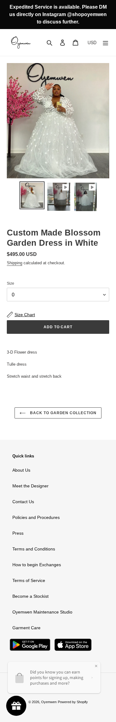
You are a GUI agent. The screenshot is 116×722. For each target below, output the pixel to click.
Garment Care (26, 627)
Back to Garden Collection (63, 413)
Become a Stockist (30, 596)
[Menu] (105, 42)
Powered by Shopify (73, 702)
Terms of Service (28, 580)
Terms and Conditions (33, 548)
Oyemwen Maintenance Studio (42, 611)
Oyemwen (49, 702)
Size (10, 283)
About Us (21, 470)
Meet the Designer (30, 485)
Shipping (14, 263)
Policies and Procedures (36, 517)
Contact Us (23, 501)
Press (18, 533)
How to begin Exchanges (36, 564)
